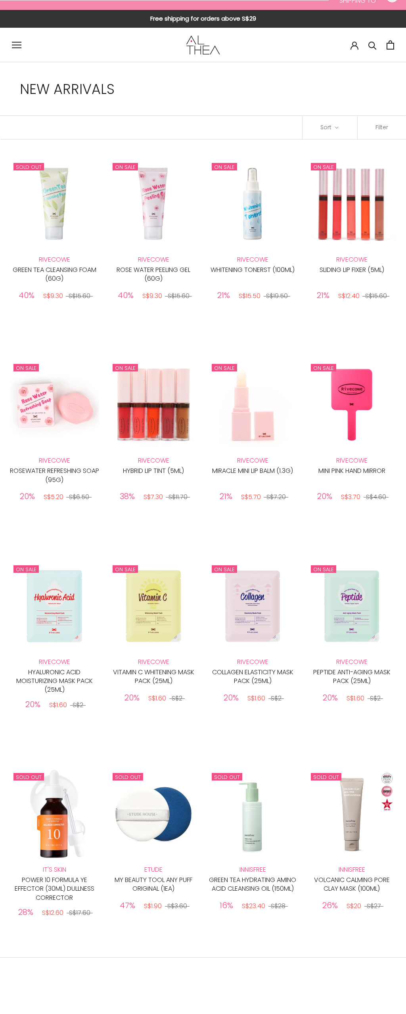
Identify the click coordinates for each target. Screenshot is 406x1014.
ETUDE (153, 869)
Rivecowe (54, 259)
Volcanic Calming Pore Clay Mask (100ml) (352, 884)
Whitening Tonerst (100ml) (253, 269)
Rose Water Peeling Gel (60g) (153, 274)
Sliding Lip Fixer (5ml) (352, 269)
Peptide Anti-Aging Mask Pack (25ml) (352, 676)
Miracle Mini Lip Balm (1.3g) (252, 470)
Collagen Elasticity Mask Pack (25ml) (252, 676)
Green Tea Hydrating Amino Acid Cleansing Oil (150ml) (252, 884)
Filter (381, 127)
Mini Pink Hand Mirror (351, 470)
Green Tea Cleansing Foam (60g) (54, 274)
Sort (326, 127)
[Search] (372, 45)
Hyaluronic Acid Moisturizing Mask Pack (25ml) (54, 681)
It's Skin (54, 869)
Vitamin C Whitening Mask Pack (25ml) (153, 676)
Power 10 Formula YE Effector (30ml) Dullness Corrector (54, 888)
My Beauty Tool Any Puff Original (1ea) (153, 884)
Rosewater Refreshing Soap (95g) (54, 475)
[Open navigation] (16, 45)
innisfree (252, 869)
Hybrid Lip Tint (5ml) (153, 470)
